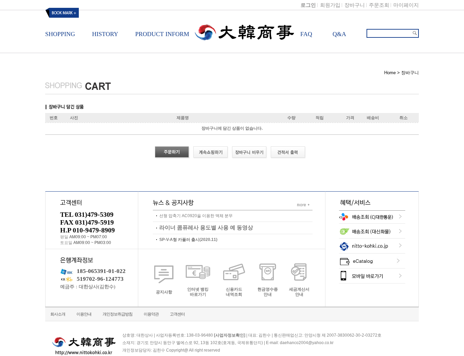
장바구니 (354, 5)
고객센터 (177, 314)
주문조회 (379, 5)
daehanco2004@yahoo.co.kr (307, 343)
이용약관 (151, 314)
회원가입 (330, 5)
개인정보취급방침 (117, 314)
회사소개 (57, 314)
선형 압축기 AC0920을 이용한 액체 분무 (196, 215)
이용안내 (83, 314)
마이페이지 (406, 5)
